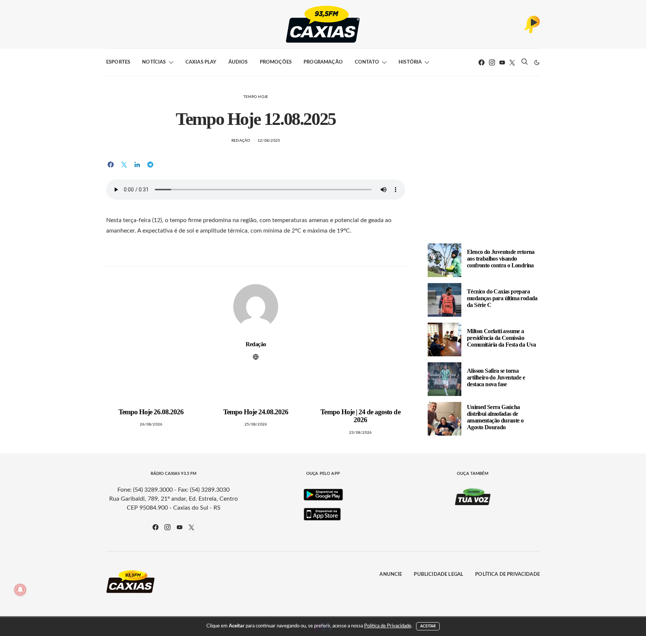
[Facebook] (482, 62)
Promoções (276, 62)
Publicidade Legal (438, 574)
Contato (367, 62)
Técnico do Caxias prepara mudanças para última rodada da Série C (502, 298)
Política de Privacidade (507, 574)
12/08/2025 (269, 140)
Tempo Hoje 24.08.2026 (256, 412)
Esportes (118, 62)
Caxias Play (200, 62)
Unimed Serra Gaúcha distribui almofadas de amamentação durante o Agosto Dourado (495, 417)
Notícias (154, 62)
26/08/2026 (151, 424)
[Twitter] (512, 62)
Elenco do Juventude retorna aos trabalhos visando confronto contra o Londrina (501, 258)
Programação (323, 62)
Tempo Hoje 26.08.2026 (151, 412)
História (410, 62)
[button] (537, 62)
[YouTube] (502, 62)
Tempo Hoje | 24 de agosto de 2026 (360, 416)
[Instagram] (492, 62)
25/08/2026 (255, 424)
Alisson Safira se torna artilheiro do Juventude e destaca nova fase (496, 377)
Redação (240, 140)
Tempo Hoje (255, 97)
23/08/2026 (360, 432)
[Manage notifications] (20, 590)
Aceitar (428, 626)
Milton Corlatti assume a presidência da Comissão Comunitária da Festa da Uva (501, 338)
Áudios (238, 62)
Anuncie (390, 574)
